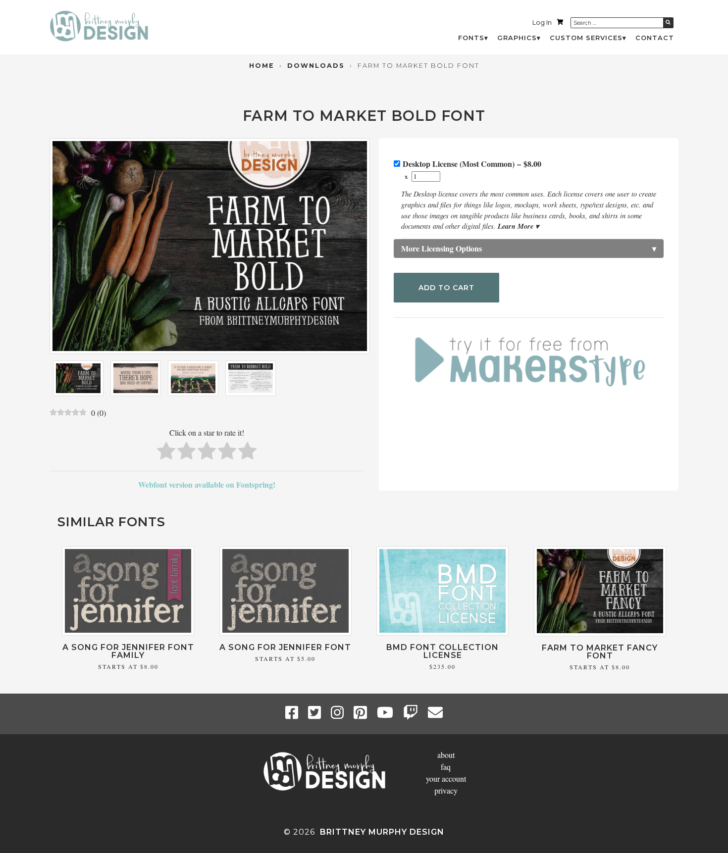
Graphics (517, 38)
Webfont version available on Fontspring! (206, 484)
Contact (654, 38)
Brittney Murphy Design (382, 832)
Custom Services (586, 38)
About (446, 755)
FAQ (446, 766)
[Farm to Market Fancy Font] (600, 633)
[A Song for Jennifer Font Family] (128, 632)
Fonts (471, 38)
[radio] (166, 452)
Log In (542, 22)
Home (261, 65)
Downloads (316, 65)
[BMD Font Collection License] (442, 632)
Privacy (446, 790)
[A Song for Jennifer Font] (285, 632)
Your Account (446, 778)
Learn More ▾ (518, 226)
